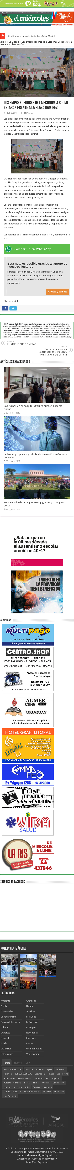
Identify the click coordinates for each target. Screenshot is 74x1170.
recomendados (24, 1078)
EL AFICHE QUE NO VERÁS (21, 343)
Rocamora (8, 1074)
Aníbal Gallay (9, 1078)
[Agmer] (28, 709)
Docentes (17, 1087)
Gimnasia (29, 1069)
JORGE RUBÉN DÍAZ (23, 1074)
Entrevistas (6, 1048)
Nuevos (18, 1062)
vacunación (40, 1074)
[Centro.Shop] (28, 657)
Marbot (36, 1083)
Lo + (28, 1062)
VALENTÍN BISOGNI (32, 1092)
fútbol (27, 1087)
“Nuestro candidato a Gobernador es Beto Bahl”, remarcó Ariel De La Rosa (53, 351)
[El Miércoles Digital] (37, 18)
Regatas (36, 1087)
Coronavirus (60, 1069)
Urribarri (46, 1083)
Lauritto (7, 1087)
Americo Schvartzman (13, 1069)
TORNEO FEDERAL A (12, 1092)
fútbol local (59, 1092)
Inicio (3, 42)
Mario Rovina (62, 1074)
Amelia (4, 1006)
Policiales (30, 1038)
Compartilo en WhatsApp (32, 249)
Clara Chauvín (58, 1083)
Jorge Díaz (56, 1078)
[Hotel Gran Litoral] (28, 745)
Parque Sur (38, 1078)
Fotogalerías (7, 1054)
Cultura (4, 1027)
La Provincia (32, 1022)
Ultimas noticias (34, 1048)
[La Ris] (28, 854)
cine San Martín (10, 1096)
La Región (31, 1027)
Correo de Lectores (10, 1022)
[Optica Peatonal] (28, 680)
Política (29, 1043)
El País (4, 1043)
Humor (29, 1006)
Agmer (49, 1069)
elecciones (47, 1087)
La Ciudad (14, 42)
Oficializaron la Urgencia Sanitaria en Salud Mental (31, 36)
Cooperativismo (9, 1016)
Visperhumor (32, 1054)
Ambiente (5, 1000)
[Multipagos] (28, 634)
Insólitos (30, 1011)
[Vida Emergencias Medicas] (28, 822)
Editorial (5, 1038)
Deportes (5, 1032)
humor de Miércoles (12, 1083)
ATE (47, 1078)
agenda (51, 1074)
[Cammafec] (28, 774)
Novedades (32, 1032)
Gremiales (31, 1000)
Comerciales (7, 1011)
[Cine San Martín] (28, 797)
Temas (6, 1062)
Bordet (27, 1083)
